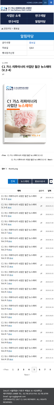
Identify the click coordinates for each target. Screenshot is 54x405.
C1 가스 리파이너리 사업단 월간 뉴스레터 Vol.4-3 (18, 299)
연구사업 (13, 21)
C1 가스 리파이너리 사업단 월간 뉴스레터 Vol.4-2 (18, 290)
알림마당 (40, 21)
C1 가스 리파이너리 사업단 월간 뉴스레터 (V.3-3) (18, 197)
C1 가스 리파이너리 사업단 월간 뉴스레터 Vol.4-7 (18, 332)
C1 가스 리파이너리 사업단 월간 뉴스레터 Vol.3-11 (18, 265)
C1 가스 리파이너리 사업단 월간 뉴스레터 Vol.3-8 (18, 240)
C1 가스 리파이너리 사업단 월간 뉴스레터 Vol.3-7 (18, 231)
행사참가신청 (8, 52)
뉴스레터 (25, 181)
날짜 (49, 190)
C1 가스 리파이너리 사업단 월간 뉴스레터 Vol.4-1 (18, 282)
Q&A (31, 47)
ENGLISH (45, 3)
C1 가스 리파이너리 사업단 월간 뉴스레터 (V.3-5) (18, 214)
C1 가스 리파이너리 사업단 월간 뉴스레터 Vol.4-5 (18, 316)
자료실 (5, 47)
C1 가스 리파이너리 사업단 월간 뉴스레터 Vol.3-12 (18, 273)
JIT (3, 74)
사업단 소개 (13, 15)
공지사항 (6, 42)
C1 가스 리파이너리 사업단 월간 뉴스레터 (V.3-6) (18, 223)
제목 (19, 190)
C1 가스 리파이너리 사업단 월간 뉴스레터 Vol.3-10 (18, 256)
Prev (6, 369)
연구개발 (40, 15)
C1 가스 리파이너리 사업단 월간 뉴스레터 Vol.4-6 (18, 324)
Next (26, 375)
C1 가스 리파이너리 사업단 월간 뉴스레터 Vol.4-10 (18, 358)
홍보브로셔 (40, 181)
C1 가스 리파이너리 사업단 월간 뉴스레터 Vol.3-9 (18, 248)
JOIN (40, 2)
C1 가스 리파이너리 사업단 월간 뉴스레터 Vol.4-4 (18, 307)
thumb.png (13, 168)
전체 (13, 181)
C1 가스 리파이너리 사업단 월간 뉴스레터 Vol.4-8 (18, 341)
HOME (29, 2)
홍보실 (32, 42)
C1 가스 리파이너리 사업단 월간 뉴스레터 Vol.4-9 (18, 349)
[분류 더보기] (51, 181)
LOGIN (35, 2)
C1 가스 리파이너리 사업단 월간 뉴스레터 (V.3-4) (26, 68)
